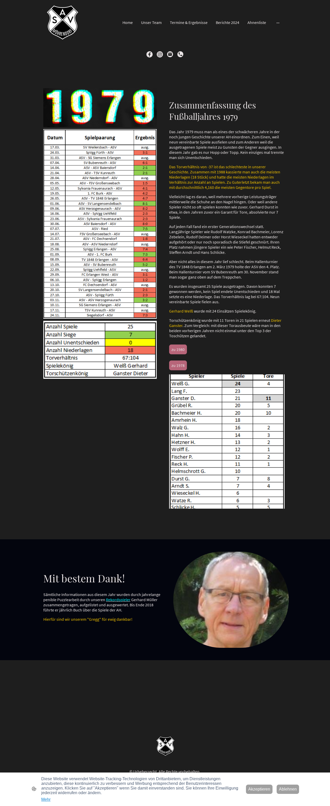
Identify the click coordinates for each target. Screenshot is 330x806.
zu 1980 (178, 349)
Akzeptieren (259, 789)
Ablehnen (288, 789)
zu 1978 (178, 365)
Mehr (46, 799)
